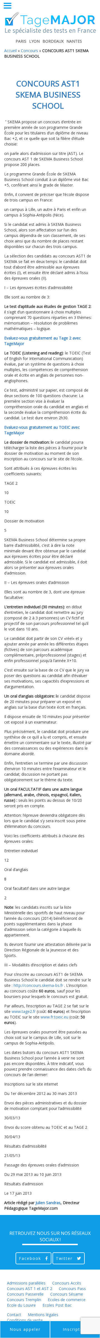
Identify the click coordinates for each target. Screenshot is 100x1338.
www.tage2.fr (24, 1011)
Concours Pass (72, 1288)
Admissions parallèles (26, 1283)
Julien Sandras (48, 1202)
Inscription (75, 1329)
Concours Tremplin (24, 1299)
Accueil (10, 50)
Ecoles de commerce (67, 1299)
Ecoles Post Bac (57, 1305)
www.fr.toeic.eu (54, 1017)
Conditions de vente (25, 1320)
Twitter (65, 1258)
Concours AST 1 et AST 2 (29, 1288)
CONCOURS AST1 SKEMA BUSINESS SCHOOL (48, 94)
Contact (14, 1314)
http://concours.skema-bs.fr (38, 985)
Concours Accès (66, 1283)
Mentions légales (43, 1314)
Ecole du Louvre (21, 1305)
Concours (29, 50)
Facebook (31, 1258)
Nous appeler (25, 1329)
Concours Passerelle (25, 1294)
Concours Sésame (66, 1294)
